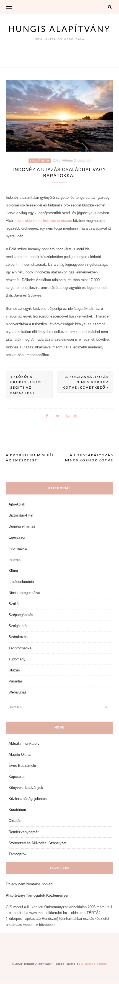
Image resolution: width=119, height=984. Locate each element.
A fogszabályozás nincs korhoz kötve (89, 458)
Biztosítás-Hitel (21, 515)
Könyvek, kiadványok (26, 788)
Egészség (17, 537)
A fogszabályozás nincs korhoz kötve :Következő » (86, 382)
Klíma (13, 571)
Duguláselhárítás (22, 526)
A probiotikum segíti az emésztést (31, 458)
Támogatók (18, 854)
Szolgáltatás (40, 161)
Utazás (14, 670)
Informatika (18, 548)
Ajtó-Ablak (17, 504)
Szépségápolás (21, 615)
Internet (15, 560)
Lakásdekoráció (21, 582)
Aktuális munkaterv (24, 743)
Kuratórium (17, 810)
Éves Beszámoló (22, 765)
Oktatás (15, 821)
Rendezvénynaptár (23, 832)
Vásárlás (16, 681)
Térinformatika (20, 648)
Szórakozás (18, 637)
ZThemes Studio (94, 963)
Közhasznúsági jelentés (28, 799)
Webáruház (18, 692)
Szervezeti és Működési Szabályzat (37, 843)
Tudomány (17, 659)
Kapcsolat (17, 777)
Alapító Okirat (20, 754)
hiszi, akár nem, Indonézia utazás (43, 221)
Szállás (14, 604)
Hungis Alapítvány (59, 29)
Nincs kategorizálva (24, 593)
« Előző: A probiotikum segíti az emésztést (25, 385)
